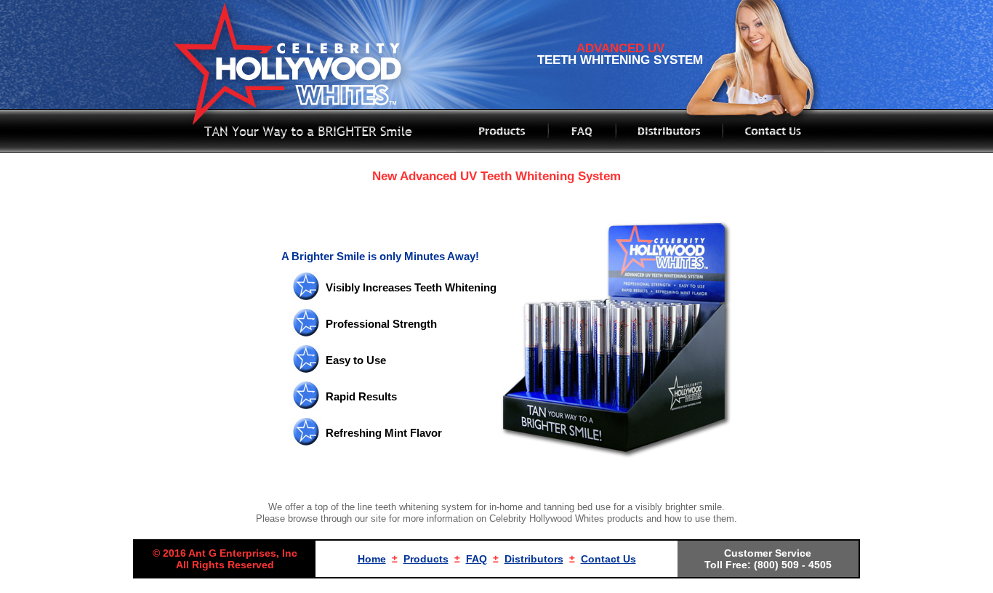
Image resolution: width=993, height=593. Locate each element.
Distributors (533, 559)
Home (372, 559)
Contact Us (608, 559)
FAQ (476, 559)
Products (426, 559)
